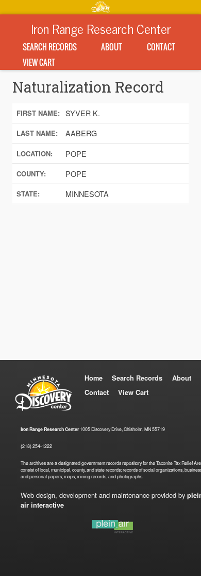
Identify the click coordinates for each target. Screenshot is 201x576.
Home (94, 378)
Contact (161, 46)
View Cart (39, 62)
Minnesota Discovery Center (100, 6)
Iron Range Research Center (101, 28)
